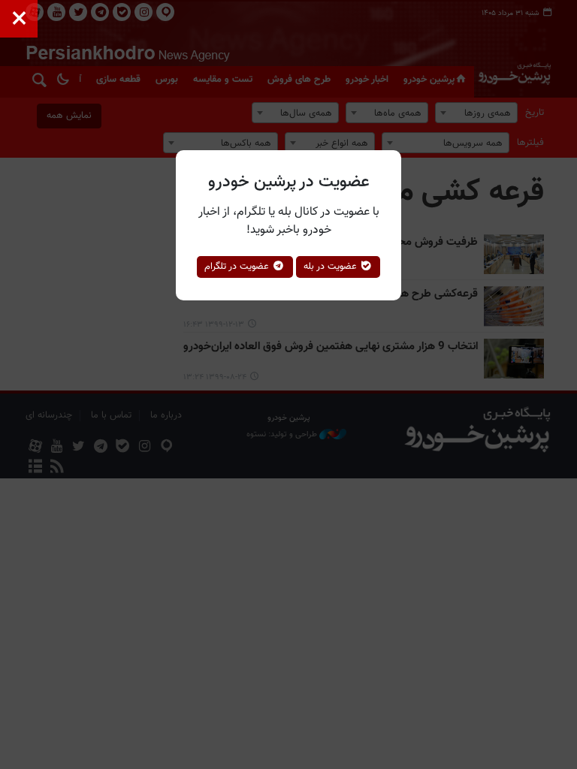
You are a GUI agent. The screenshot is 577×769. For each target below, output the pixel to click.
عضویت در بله (332, 266)
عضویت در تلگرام (238, 266)
